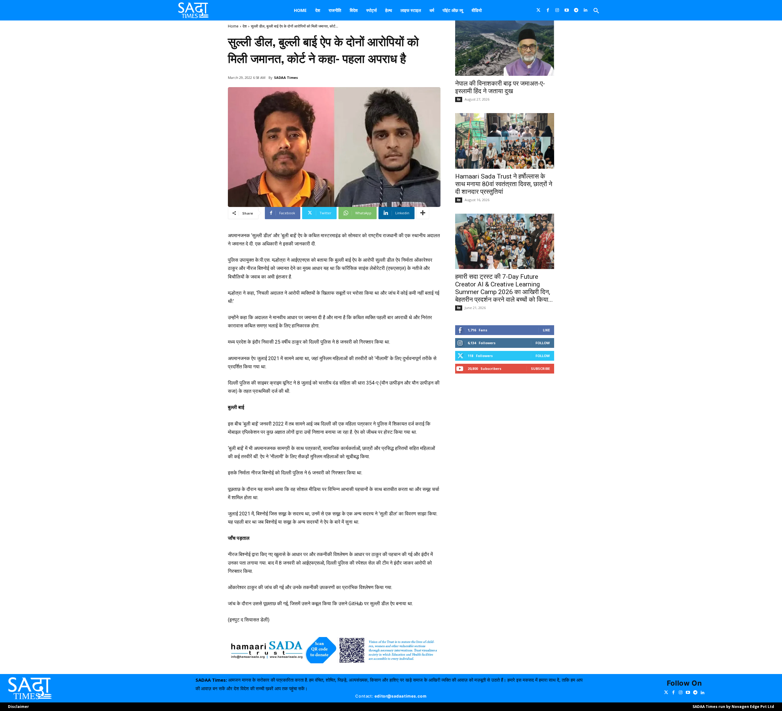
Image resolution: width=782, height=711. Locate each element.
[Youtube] (567, 10)
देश (245, 26)
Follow (542, 343)
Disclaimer (18, 706)
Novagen (740, 706)
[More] (422, 213)
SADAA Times (286, 77)
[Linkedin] (586, 10)
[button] (596, 11)
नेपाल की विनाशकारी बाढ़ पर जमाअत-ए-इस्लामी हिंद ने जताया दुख (500, 87)
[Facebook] (548, 10)
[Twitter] (538, 10)
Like (546, 330)
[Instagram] (557, 10)
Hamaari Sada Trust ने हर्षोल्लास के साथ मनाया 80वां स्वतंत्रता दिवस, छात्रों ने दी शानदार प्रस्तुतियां (503, 184)
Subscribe (540, 368)
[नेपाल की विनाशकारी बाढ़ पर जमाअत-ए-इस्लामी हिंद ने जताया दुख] (504, 48)
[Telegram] (576, 10)
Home (233, 26)
